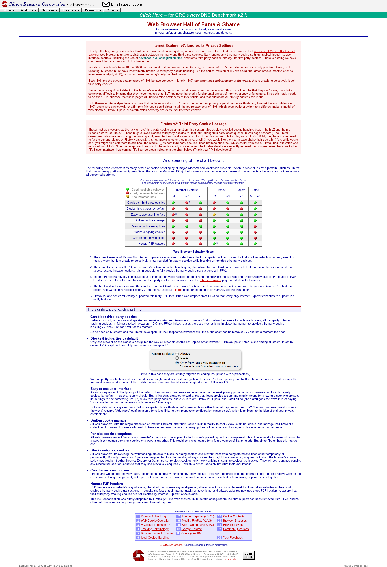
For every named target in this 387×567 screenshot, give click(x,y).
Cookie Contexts (234, 516)
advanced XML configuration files (160, 58)
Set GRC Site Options (171, 544)
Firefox (177, 289)
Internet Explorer (210, 280)
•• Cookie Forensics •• (155, 524)
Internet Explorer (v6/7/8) (198, 516)
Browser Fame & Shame (157, 533)
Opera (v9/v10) (191, 533)
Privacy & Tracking (153, 516)
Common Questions (236, 529)
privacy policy (230, 559)
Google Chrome (192, 529)
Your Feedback (233, 537)
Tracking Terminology (155, 529)
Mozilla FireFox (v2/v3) (197, 520)
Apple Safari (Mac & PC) (198, 524)
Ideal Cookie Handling (155, 537)
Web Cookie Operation (155, 520)
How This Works (233, 524)
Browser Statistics (235, 520)
